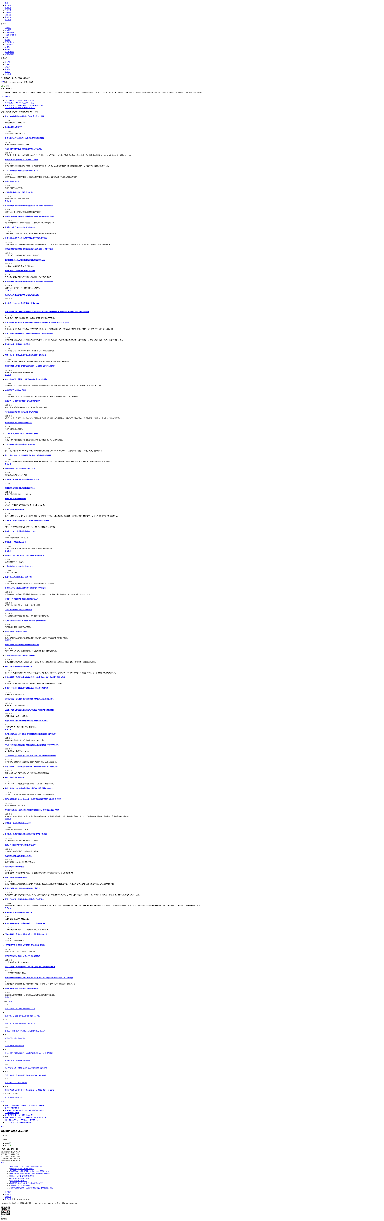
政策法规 (8, 15)
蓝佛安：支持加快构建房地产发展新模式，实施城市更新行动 (26, 688)
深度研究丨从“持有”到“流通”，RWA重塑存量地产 (22, 401)
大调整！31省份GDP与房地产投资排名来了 (20, 227)
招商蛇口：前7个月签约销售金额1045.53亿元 (20, 531)
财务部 (7, 72)
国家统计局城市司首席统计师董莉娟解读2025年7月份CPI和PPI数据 (29, 206)
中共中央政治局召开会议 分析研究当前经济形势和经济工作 (26, 238)
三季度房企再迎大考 (12, 181)
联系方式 (8, 1194)
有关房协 (8, 20)
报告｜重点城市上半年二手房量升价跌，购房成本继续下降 (25, 1117)
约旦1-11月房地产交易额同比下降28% (18, 856)
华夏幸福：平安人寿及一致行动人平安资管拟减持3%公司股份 (27, 520)
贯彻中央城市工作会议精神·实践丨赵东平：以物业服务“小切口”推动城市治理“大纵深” (35, 677)
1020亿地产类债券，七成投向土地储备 (18, 610)
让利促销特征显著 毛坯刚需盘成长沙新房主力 (21, 444)
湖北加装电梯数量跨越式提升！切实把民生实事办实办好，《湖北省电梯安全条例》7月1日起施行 (39, 978)
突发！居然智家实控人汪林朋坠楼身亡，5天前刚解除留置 (25, 923)
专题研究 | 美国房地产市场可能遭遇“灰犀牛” (20, 845)
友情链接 (8, 1197)
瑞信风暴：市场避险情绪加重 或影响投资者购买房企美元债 (26, 834)
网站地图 (8, 1199)
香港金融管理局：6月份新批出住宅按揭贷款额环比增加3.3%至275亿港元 (30, 734)
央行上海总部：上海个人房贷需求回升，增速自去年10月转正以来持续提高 (31, 766)
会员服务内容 (9, 52)
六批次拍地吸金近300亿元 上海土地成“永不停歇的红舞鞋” (25, 621)
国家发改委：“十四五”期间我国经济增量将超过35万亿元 (25, 260)
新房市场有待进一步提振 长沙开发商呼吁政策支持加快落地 (26, 379)
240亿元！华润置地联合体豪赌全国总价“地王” (21, 599)
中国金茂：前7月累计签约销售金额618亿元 (20, 488)
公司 (2, 82)
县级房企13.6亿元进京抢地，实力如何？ (19, 577)
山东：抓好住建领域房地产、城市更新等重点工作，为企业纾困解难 (29, 333)
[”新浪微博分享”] (2, 86)
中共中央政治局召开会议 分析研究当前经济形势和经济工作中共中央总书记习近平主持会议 (37, 322)
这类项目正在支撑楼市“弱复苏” (16, 390)
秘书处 (7, 47)
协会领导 (8, 30)
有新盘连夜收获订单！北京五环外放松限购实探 (21, 412)
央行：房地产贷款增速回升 (14, 777)
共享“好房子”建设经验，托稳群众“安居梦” (20, 655)
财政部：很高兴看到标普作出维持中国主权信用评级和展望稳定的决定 (29, 216)
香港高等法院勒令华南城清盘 (15, 499)
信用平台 (8, 8)
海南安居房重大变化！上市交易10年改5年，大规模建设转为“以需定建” (30, 366)
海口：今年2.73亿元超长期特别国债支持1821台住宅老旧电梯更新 (28, 455)
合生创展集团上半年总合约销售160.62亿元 (20, 108)
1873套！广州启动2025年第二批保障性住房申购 (21, 434)
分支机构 (8, 74)
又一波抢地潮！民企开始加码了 (16, 631)
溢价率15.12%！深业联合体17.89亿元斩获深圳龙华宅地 (24, 555)
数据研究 (8, 12)
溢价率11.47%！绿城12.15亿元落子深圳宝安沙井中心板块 (25, 588)
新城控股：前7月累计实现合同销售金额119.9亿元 (22, 479)
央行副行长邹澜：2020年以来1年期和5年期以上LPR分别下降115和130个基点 (32, 810)
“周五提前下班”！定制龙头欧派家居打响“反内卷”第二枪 (25, 945)
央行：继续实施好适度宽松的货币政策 (18, 666)
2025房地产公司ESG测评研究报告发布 (18, 1122)
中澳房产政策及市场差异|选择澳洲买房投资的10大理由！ (25, 899)
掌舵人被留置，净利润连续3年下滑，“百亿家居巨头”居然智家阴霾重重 (30, 967)
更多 (10, 1001)
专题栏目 (8, 17)
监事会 (7, 49)
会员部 (7, 64)
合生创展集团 (5, 96)
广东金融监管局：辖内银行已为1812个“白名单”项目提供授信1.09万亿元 (30, 756)
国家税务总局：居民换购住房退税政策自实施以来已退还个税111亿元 (29, 699)
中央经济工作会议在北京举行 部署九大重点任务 (22, 295)
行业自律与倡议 (10, 35)
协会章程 (8, 37)
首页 (6, 3)
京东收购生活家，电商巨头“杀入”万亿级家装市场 (22, 956)
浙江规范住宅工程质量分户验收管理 (17, 344)
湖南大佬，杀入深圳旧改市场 (20, 1185)
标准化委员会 (9, 54)
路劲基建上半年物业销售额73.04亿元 (18, 823)
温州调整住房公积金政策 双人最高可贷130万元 (21, 160)
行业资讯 (8, 10)
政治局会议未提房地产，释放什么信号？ (19, 192)
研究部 (7, 67)
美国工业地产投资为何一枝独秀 (16, 877)
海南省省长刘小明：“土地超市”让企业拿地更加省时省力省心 (26, 721)
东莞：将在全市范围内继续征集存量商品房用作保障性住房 (25, 355)
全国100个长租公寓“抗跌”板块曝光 (22, 1176)
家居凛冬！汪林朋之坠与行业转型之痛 (18, 912)
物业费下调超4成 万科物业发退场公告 (18, 423)
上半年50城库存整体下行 (13, 127)
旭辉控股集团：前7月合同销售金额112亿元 (20, 468)
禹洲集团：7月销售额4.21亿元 (15, 542)
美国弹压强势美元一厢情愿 (14, 867)
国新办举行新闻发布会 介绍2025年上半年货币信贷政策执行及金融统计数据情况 (33, 799)
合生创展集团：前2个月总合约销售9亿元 (19, 103)
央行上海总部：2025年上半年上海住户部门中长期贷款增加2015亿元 (29, 788)
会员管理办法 (9, 32)
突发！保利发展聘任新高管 (14, 509)
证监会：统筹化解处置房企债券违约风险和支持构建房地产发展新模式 (29, 710)
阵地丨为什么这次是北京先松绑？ (22, 1169)
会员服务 (8, 5)
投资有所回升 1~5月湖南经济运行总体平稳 (20, 271)
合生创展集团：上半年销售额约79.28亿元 (19, 100)
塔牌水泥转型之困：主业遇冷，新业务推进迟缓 (21, 988)
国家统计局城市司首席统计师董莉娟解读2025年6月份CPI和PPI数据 (29, 249)
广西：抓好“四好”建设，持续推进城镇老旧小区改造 (23, 149)
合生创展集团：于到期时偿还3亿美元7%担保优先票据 (24, 105)
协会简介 (8, 28)
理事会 (7, 40)
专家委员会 (9, 44)
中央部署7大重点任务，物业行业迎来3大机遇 (26, 1166)
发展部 (7, 69)
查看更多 (8, 201)
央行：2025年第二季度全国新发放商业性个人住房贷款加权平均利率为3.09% (32, 745)
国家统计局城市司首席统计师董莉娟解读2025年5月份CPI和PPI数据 (29, 281)
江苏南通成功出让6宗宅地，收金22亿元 (19, 566)
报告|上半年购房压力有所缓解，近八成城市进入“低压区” (25, 116)
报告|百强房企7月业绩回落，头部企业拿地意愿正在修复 (24, 138)
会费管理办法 (9, 42)
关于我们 (8, 1192)
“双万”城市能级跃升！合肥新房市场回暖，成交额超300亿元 (31, 1188)
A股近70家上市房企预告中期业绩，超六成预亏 (21, 1120)
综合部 (7, 62)
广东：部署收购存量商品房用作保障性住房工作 (21, 170)
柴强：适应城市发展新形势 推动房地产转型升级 (22, 645)
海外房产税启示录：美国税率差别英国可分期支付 (22, 888)
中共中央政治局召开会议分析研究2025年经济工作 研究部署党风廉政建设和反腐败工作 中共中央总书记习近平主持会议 (47, 312)
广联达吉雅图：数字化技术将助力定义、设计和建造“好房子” (26, 934)
